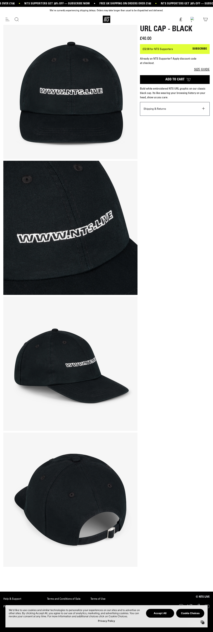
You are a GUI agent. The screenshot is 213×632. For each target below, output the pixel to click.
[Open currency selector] (180, 19)
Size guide (202, 69)
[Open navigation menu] (7, 19)
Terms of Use (97, 599)
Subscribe (199, 48)
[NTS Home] (106, 19)
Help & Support (12, 599)
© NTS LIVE (203, 597)
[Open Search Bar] (16, 19)
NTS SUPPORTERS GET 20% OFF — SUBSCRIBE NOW (57, 3)
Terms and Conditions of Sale (63, 599)
